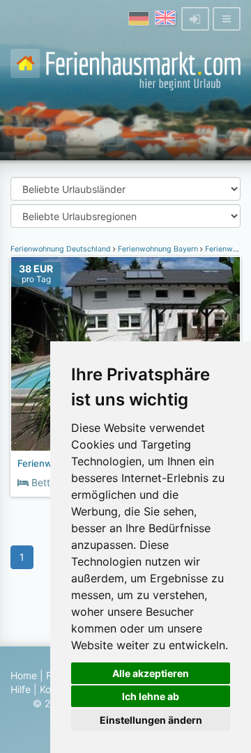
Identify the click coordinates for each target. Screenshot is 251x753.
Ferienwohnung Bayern (158, 249)
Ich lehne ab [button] (150, 696)
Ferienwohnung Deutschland (61, 249)
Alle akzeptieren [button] (150, 673)
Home (23, 675)
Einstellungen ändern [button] (151, 720)
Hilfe (20, 689)
